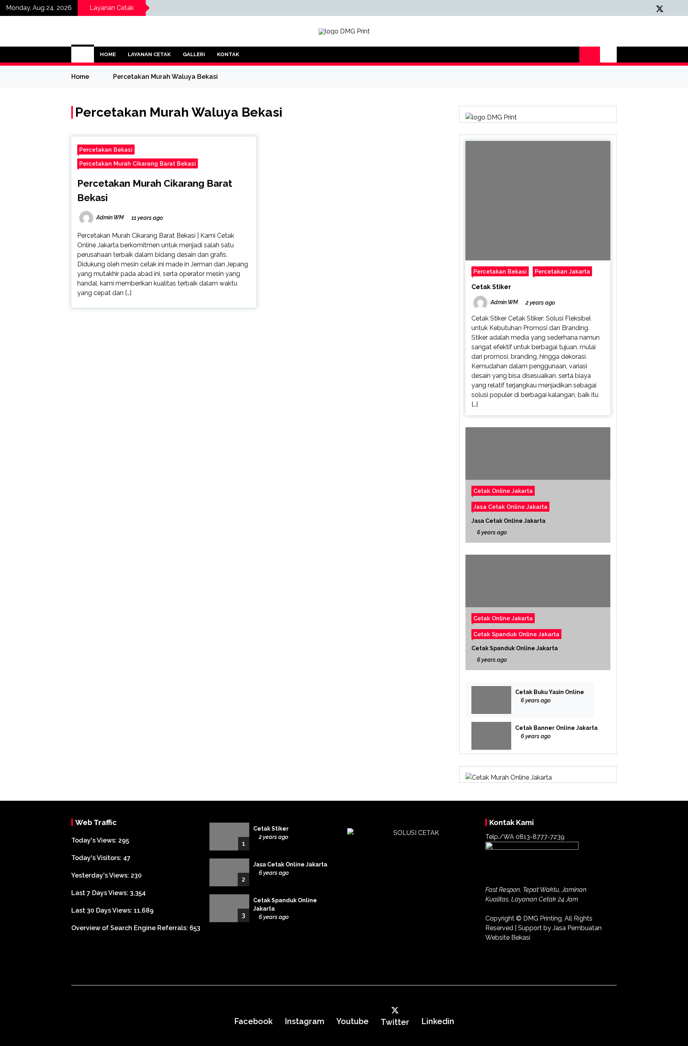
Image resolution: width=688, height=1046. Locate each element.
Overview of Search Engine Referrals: (130, 928)
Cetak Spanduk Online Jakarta (516, 634)
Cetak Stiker (491, 287)
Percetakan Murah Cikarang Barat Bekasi (137, 163)
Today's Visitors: (97, 858)
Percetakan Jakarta (562, 271)
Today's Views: (94, 840)
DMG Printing (542, 918)
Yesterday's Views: (101, 875)
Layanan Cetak (149, 54)
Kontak (228, 54)
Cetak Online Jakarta (503, 490)
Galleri (194, 54)
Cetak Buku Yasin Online (549, 692)
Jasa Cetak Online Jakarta (510, 506)
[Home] (82, 55)
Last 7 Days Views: (100, 893)
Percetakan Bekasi (106, 149)
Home (108, 54)
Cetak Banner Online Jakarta (556, 728)
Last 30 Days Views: (102, 910)
